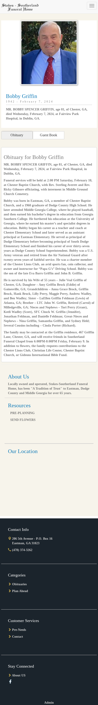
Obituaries (19, 584)
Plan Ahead (20, 591)
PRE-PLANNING (22, 413)
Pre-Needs (19, 630)
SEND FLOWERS (23, 420)
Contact (17, 636)
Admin (49, 702)
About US (19, 675)
